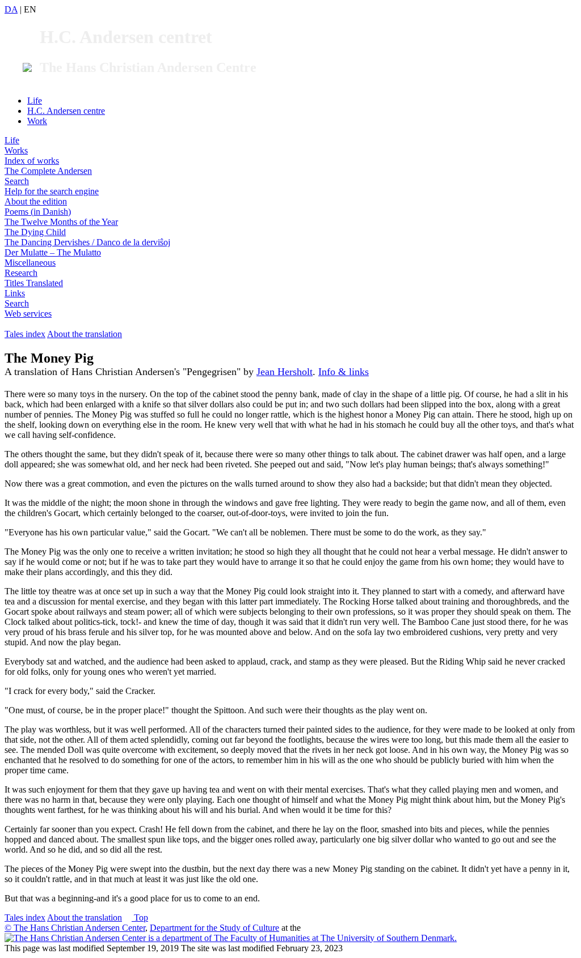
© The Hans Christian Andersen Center (75, 928)
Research (21, 273)
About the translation (84, 334)
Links (15, 293)
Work (37, 121)
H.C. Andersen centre (66, 111)
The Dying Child (35, 232)
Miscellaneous (30, 262)
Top (140, 917)
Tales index (25, 334)
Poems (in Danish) (38, 211)
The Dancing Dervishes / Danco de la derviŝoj (87, 242)
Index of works (32, 160)
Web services (28, 313)
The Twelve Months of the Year (61, 222)
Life (34, 100)
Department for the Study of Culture (214, 928)
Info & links (343, 371)
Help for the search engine (52, 191)
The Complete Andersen (48, 171)
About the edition (36, 201)
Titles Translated (34, 283)
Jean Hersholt (284, 371)
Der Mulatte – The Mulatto (53, 252)
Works (16, 150)
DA (11, 9)
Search (17, 181)
